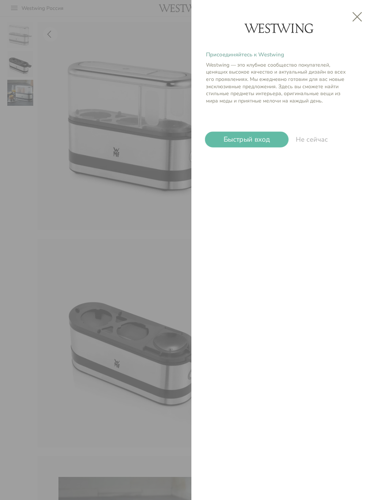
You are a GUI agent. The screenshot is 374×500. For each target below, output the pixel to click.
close (357, 16)
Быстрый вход (247, 139)
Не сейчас (312, 139)
